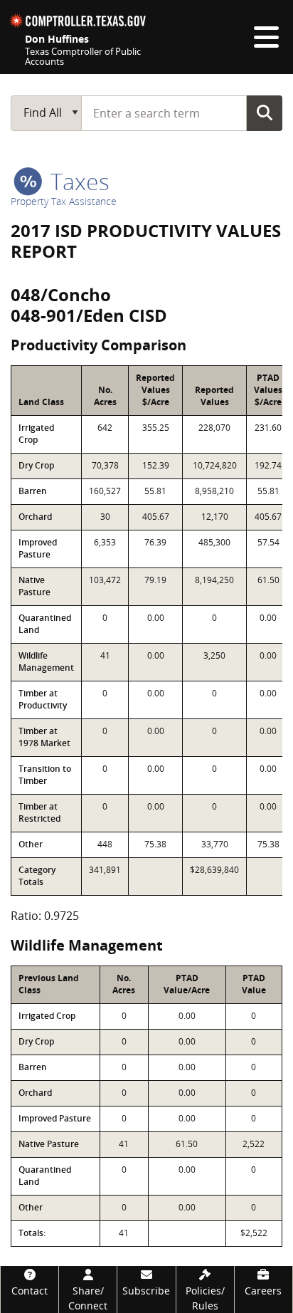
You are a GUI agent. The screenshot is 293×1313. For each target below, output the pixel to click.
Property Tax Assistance (64, 201)
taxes (77, 181)
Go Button (264, 112)
